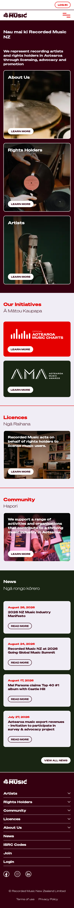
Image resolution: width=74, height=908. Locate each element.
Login (8, 861)
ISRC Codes (14, 844)
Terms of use (25, 899)
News (8, 836)
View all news (55, 760)
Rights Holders (17, 802)
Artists (10, 793)
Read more (20, 626)
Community (14, 810)
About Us (12, 827)
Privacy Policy (48, 899)
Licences (11, 819)
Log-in (62, 4)
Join (7, 853)
